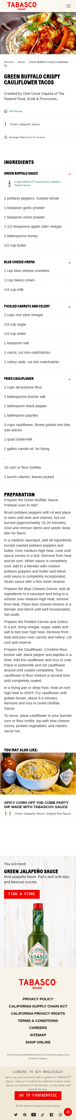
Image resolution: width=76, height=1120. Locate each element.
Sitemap (38, 1035)
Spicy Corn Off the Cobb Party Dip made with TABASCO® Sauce (36, 805)
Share (68, 1112)
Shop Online (38, 1042)
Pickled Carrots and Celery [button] (27, 306)
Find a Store (22, 894)
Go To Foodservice (38, 1095)
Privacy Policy (38, 999)
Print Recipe (15, 111)
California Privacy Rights (38, 1013)
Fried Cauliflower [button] (19, 378)
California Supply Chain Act (38, 1006)
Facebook (51, 1112)
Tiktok (43, 1112)
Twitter (16, 1112)
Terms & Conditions (38, 1021)
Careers (38, 1028)
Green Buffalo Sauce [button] (21, 173)
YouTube (34, 1112)
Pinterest (25, 1112)
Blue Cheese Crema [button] (19, 262)
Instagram (60, 1112)
